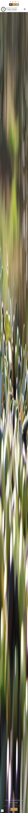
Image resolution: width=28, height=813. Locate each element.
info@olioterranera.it (15, 2)
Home (10, 2)
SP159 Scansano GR (18, 2)
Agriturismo (17, 4)
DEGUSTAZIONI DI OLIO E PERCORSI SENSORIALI (15, 4)
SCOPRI (14, 809)
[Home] (9, 9)
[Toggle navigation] (24, 9)
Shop (10, 4)
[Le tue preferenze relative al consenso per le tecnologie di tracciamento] (2, 810)
